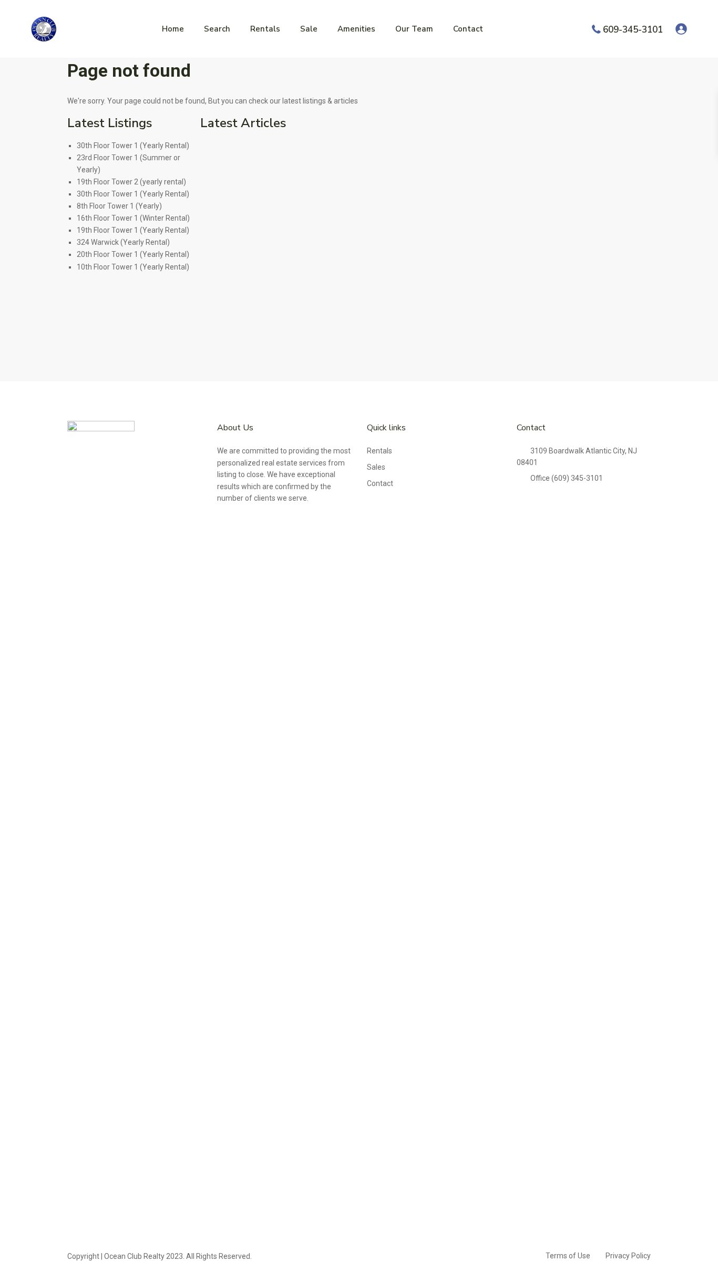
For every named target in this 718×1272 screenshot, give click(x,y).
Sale (308, 29)
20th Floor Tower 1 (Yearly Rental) (133, 254)
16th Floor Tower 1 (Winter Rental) (133, 218)
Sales (376, 467)
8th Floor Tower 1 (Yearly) (119, 206)
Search (217, 29)
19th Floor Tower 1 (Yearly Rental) (133, 230)
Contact (468, 29)
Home (173, 29)
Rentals (265, 29)
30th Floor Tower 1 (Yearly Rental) (133, 145)
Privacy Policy (628, 1256)
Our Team (414, 29)
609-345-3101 (633, 29)
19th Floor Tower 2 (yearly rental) (131, 182)
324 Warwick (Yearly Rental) (123, 242)
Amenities (356, 29)
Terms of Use (568, 1256)
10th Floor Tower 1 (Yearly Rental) (133, 267)
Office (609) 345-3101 (566, 478)
